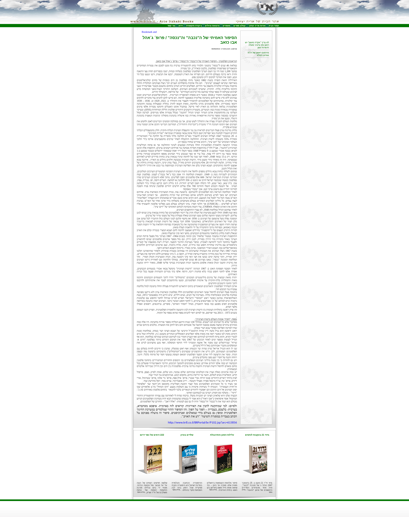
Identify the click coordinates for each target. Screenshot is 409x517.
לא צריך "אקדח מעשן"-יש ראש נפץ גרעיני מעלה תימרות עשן (257, 42)
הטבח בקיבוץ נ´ (261, 57)
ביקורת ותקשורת (194, 25)
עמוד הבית (274, 25)
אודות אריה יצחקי (257, 25)
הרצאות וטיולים (212, 25)
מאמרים (226, 25)
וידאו (180, 25)
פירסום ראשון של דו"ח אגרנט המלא (258, 51)
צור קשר (171, 25)
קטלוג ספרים (239, 25)
